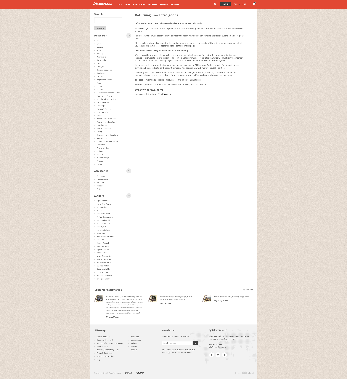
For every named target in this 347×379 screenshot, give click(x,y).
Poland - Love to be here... (107, 118)
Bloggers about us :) (105, 340)
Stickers (100, 186)
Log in (225, 4)
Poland (99, 115)
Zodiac (99, 164)
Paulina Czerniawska (105, 217)
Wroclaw (100, 161)
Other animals (102, 112)
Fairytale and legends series (108, 92)
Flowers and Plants (104, 96)
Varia (99, 189)
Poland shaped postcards (107, 122)
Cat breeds (101, 60)
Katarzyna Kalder (103, 269)
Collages (100, 66)
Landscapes (101, 105)
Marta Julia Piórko (104, 204)
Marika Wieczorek (104, 262)
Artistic (99, 44)
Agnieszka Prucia (103, 249)
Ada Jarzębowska (104, 259)
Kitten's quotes (103, 102)
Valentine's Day (103, 148)
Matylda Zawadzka (104, 275)
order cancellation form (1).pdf (149, 94)
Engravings (101, 89)
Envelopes (101, 176)
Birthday (100, 53)
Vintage (100, 154)
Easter (99, 86)
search (100, 28)
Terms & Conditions (104, 353)
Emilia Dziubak (102, 272)
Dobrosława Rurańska (105, 236)
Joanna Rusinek (103, 243)
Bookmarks (101, 57)
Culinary (100, 76)
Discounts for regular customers (110, 343)
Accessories (139, 4)
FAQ (98, 359)
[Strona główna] (101, 8)
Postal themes (102, 125)
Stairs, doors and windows (107, 135)
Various (100, 151)
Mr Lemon (101, 210)
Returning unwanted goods (108, 349)
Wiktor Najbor (102, 207)
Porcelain (100, 182)
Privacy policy (102, 346)
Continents (101, 73)
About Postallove (104, 336)
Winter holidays (103, 157)
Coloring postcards (104, 70)
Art (98, 40)
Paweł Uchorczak (103, 223)
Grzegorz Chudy (103, 279)
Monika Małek (102, 253)
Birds (99, 50)
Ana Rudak (101, 240)
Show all (249, 289)
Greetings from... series (106, 99)
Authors (152, 4)
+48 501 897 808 (215, 344)
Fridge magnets (103, 179)
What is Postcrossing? (105, 356)
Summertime (102, 138)
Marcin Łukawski (103, 220)
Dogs (99, 83)
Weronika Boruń (103, 246)
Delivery (175, 4)
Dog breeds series (104, 79)
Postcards (124, 4)
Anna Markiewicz (103, 213)
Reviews (164, 4)
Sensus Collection (104, 128)
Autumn (100, 47)
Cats (98, 63)
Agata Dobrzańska (104, 200)
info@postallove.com (217, 347)
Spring (99, 131)
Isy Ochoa (101, 233)
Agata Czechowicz (104, 256)
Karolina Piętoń (103, 266)
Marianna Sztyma (103, 230)
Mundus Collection (104, 109)
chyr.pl (251, 373)
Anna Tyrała (101, 227)
